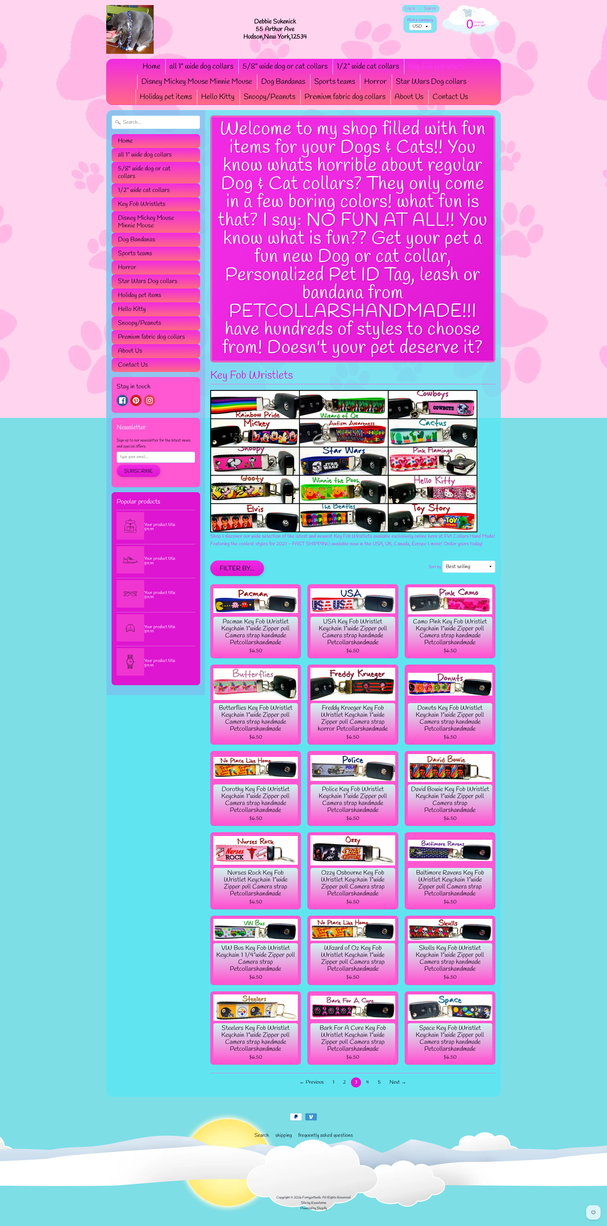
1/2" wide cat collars (368, 67)
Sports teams (334, 82)
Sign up (430, 9)
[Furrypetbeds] (130, 29)
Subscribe (138, 471)
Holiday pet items (166, 97)
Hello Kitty (218, 97)
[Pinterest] (136, 400)
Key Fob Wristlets (436, 67)
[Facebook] (122, 400)
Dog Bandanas (283, 82)
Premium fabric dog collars (344, 97)
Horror (375, 82)
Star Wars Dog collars (431, 82)
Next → (397, 1082)
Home (151, 67)
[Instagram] (149, 400)
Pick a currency (420, 20)
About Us (409, 97)
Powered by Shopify (313, 1208)
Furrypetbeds (311, 1197)
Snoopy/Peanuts (269, 97)
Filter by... (237, 568)
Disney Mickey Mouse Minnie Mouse (196, 82)
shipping (283, 1135)
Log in (410, 9)
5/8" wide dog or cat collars (285, 67)
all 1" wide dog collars (201, 67)
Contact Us (450, 97)
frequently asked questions (325, 1135)
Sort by (435, 567)
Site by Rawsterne (313, 1203)
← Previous (311, 1082)
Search (261, 1135)
